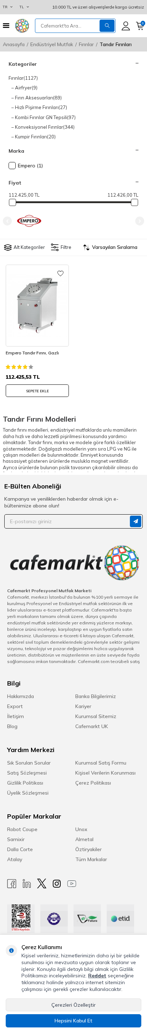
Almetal (84, 839)
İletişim (15, 716)
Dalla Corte (20, 849)
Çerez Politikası (93, 783)
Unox (81, 829)
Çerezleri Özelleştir (73, 1005)
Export (15, 706)
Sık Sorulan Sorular (29, 763)
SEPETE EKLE (37, 391)
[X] (41, 883)
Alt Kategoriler (29, 247)
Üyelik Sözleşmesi (28, 793)
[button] (7, 220)
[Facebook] (11, 883)
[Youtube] (71, 883)
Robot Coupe (22, 829)
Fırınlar (86, 44)
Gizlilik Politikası (25, 783)
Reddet (97, 975)
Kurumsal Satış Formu (100, 763)
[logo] (22, 26)
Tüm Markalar (91, 859)
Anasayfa (14, 44)
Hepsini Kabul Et (73, 1020)
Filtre (66, 247)
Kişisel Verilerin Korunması (105, 773)
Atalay (14, 859)
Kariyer (83, 706)
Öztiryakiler (88, 849)
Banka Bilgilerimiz (95, 696)
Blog (12, 726)
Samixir (16, 839)
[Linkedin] (26, 883)
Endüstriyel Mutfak (51, 44)
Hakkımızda (20, 696)
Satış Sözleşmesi (27, 773)
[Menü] (6, 25)
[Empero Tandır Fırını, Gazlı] (37, 306)
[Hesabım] (125, 25)
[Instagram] (56, 883)
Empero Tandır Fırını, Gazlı (32, 352)
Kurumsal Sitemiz (95, 716)
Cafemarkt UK (91, 726)
